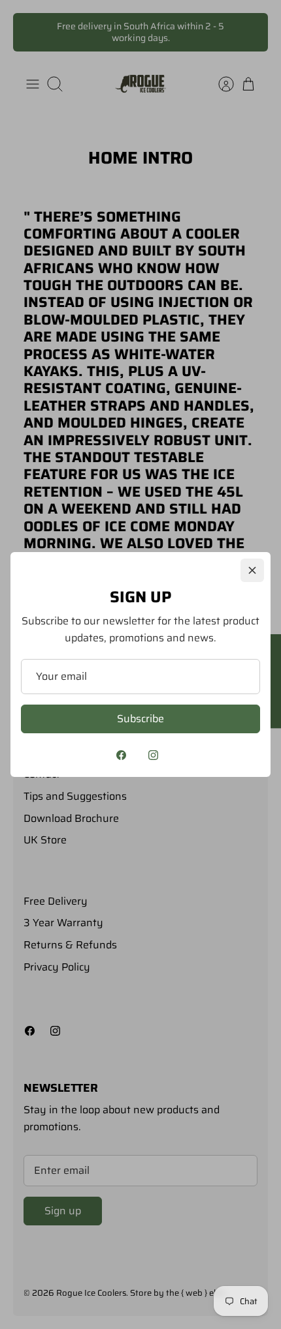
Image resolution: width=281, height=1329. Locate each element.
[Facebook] (121, 755)
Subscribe (140, 718)
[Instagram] (153, 755)
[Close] (252, 570)
